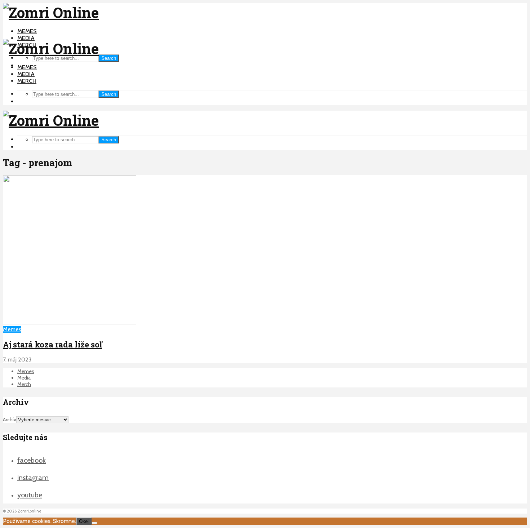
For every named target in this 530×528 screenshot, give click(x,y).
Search (108, 58)
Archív (9, 419)
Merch (26, 80)
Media (26, 38)
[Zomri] (94, 523)
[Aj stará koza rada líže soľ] (69, 322)
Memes (27, 31)
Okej (84, 521)
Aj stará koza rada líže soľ (52, 344)
